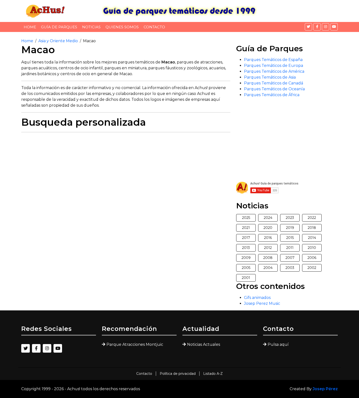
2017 (246, 237)
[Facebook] (317, 27)
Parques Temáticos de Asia (270, 77)
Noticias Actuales (203, 344)
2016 (268, 237)
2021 (246, 227)
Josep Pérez (325, 389)
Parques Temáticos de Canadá (273, 83)
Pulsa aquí (278, 344)
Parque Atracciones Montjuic (134, 344)
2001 (246, 278)
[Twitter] (308, 27)
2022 (312, 217)
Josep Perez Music (262, 303)
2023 (290, 217)
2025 (246, 217)
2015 (290, 237)
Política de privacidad (178, 373)
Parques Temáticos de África (271, 94)
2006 (311, 257)
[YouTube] (334, 27)
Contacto (154, 27)
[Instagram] (325, 27)
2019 (290, 227)
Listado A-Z (213, 373)
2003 (289, 267)
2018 (312, 227)
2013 (246, 247)
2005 (246, 267)
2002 (311, 267)
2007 (290, 257)
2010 (312, 247)
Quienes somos (122, 27)
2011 (290, 247)
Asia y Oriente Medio (58, 41)
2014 (312, 237)
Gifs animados (257, 297)
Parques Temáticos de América (274, 71)
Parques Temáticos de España (273, 59)
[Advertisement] (125, 170)
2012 (268, 247)
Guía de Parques (59, 27)
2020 (268, 227)
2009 (246, 257)
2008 (268, 257)
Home (30, 27)
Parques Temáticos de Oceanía (274, 89)
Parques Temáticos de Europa (273, 65)
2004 (268, 267)
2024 (268, 217)
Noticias (91, 27)
